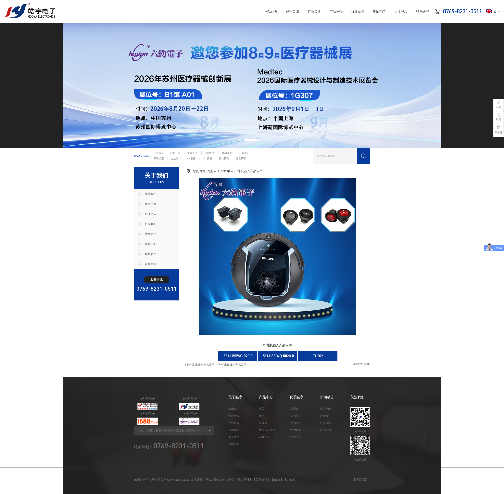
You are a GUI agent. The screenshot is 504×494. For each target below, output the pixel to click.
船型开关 (241, 158)
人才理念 (401, 11)
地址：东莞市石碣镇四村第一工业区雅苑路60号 (169, 430)
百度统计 (261, 479)
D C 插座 (158, 153)
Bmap (277, 479)
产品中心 (336, 11)
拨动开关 (192, 153)
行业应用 (357, 11)
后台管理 (244, 479)
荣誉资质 (151, 234)
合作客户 (151, 224)
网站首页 (271, 11)
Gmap (290, 479)
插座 (261, 415)
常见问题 (325, 430)
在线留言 (151, 264)
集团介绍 (151, 194)
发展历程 (151, 204)
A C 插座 (207, 158)
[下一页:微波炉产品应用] (232, 364)
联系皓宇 (422, 11)
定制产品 (264, 437)
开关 (261, 408)
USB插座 (244, 153)
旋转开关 (224, 158)
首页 (210, 171)
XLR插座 (190, 158)
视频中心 (151, 244)
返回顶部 (361, 479)
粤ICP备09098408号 (219, 479)
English (495, 11)
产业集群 (314, 11)
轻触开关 (175, 153)
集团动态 (379, 11)
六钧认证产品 (267, 430)
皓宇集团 (292, 11)
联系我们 (294, 408)
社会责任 (325, 415)
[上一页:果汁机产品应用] (200, 364)
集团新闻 (325, 408)
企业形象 (151, 214)
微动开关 (227, 153)
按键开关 (210, 153)
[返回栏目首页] (361, 364)
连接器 (174, 158)
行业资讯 (325, 422)
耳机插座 (159, 158)
